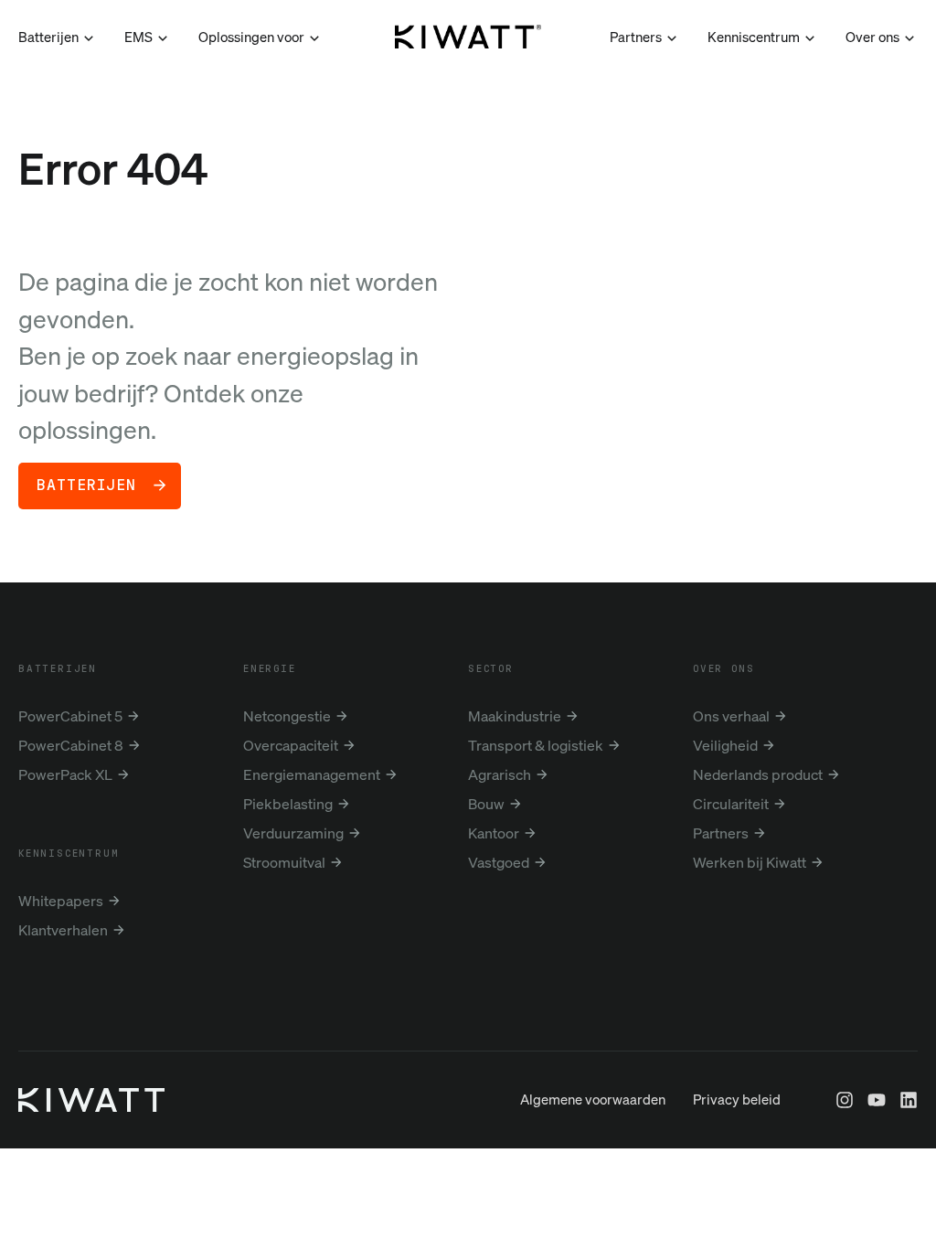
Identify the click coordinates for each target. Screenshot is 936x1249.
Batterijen (86, 485)
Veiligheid (725, 745)
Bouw (486, 804)
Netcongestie (287, 716)
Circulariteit (731, 804)
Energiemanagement (311, 774)
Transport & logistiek (535, 745)
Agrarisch (499, 774)
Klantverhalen (63, 930)
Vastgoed (498, 862)
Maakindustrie (514, 716)
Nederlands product (758, 774)
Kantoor (493, 833)
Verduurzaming (293, 833)
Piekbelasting (288, 804)
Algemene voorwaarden (592, 1099)
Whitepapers (60, 901)
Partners (721, 833)
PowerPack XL (65, 774)
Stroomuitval (284, 862)
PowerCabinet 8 (70, 745)
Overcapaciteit (290, 745)
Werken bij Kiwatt (749, 862)
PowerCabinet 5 (70, 716)
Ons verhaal (731, 716)
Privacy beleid (737, 1099)
